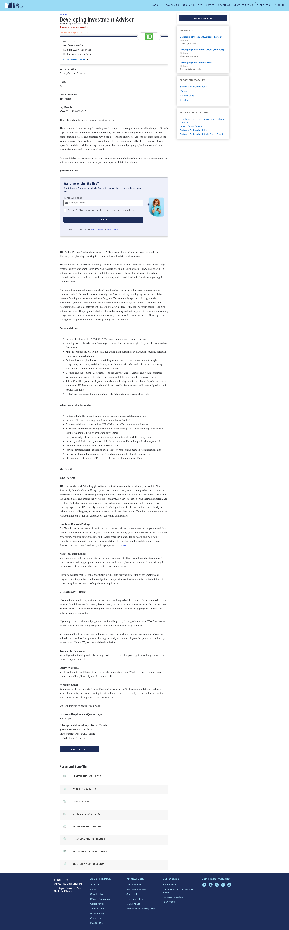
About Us (94, 884)
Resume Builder (192, 5)
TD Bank (64, 14)
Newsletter (241, 5)
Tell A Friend (169, 901)
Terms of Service (97, 229)
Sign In (279, 5)
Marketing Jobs (134, 903)
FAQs (93, 889)
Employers (263, 5)
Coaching (224, 5)
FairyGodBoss (97, 923)
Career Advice (97, 903)
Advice (210, 5)
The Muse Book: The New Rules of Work (179, 890)
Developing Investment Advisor (196, 62)
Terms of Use (97, 908)
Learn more (122, 545)
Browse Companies (100, 898)
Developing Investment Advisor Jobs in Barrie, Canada (202, 121)
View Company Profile (74, 60)
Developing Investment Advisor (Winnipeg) (202, 49)
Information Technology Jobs (140, 908)
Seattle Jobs (132, 894)
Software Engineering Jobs (193, 130)
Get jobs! (103, 219)
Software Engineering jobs (193, 86)
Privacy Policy (112, 229)
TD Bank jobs (187, 95)
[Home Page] (13, 6)
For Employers (170, 884)
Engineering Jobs (134, 898)
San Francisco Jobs (136, 889)
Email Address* (73, 198)
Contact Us (95, 918)
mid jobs (184, 91)
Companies (172, 5)
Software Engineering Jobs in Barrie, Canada (202, 134)
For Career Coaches (173, 896)
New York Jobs (133, 884)
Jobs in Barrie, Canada (191, 126)
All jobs (184, 100)
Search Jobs (96, 894)
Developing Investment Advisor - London (201, 36)
